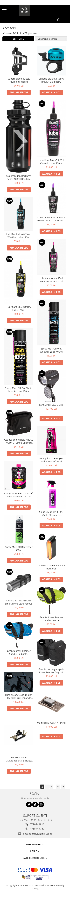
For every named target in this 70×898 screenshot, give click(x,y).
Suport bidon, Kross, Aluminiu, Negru (19, 80)
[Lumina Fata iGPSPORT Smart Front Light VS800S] (18, 582)
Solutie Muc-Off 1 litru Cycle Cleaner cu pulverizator (51, 513)
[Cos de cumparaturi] (51, 25)
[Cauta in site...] (66, 25)
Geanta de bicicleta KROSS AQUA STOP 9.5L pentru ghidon (18, 441)
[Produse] (4, 9)
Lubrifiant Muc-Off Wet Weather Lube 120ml (18, 236)
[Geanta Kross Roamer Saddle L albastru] (18, 635)
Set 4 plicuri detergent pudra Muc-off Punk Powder (51, 460)
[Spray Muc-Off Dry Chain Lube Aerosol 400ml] (18, 356)
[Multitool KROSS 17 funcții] (51, 705)
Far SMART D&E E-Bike (51, 404)
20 (58, 786)
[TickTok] (35, 804)
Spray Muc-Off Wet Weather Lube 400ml (51, 350)
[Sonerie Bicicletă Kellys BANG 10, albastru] (51, 60)
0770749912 (36, 824)
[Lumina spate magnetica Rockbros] (51, 547)
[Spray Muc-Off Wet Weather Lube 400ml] (51, 322)
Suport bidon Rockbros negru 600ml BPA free (18, 177)
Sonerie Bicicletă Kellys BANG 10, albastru (51, 80)
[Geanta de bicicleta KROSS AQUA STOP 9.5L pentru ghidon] (18, 423)
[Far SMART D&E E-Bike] (51, 386)
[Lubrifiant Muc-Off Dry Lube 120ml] (18, 279)
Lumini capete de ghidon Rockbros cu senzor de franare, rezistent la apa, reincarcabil (18, 696)
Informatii (33, 844)
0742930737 (36, 829)
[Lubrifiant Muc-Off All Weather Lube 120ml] (51, 257)
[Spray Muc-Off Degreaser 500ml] (18, 529)
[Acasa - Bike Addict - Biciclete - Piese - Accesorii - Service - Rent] (35, 10)
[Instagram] (41, 804)
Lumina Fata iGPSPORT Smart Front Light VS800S (18, 602)
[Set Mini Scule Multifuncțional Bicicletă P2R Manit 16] (18, 735)
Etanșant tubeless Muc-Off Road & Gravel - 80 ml (18, 495)
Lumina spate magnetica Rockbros (51, 567)
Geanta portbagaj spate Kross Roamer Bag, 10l (51, 671)
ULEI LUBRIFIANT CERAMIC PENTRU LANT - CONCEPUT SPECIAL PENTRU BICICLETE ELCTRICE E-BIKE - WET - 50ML (51, 219)
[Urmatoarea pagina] (63, 787)
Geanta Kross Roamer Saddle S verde (51, 619)
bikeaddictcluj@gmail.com (37, 833)
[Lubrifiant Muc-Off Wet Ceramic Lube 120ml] (51, 128)
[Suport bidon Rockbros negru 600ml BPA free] (18, 136)
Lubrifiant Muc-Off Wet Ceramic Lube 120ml (51, 162)
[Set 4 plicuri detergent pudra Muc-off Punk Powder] (51, 440)
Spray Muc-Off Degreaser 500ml (19, 548)
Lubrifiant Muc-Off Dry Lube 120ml (19, 308)
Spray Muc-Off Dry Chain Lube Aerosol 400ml (18, 390)
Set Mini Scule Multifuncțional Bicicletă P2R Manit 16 (19, 759)
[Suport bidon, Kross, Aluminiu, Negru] (18, 60)
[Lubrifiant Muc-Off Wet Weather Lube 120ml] (18, 214)
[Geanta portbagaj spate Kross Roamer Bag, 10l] (51, 652)
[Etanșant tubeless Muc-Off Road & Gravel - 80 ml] (18, 475)
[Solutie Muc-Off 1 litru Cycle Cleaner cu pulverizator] (51, 494)
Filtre (19, 38)
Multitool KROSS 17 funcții (51, 722)
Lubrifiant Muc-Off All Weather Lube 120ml (51, 280)
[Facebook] (29, 804)
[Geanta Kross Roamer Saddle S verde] (51, 600)
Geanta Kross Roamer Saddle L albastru (19, 652)
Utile (33, 851)
